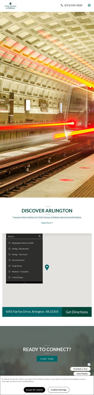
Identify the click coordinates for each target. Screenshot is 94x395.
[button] (71, 5)
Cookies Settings (58, 390)
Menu (89, 5)
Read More (46, 223)
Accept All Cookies (34, 390)
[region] (47, 385)
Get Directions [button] (79, 312)
